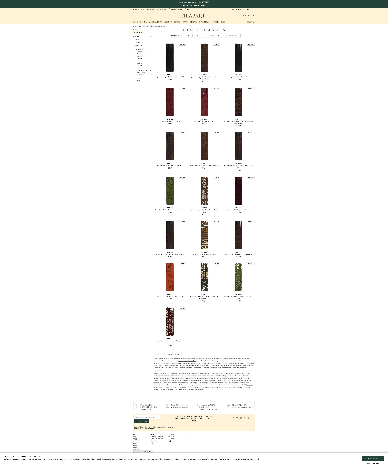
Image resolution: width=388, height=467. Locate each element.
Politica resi (154, 442)
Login (232, 9)
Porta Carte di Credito (144, 70)
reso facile (162, 9)
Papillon (139, 68)
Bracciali (139, 56)
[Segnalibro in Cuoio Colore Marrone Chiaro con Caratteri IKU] (238, 85)
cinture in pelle (193, 365)
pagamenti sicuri (176, 9)
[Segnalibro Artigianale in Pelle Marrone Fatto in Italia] (204, 174)
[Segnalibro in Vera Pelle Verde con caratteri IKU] (170, 174)
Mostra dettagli (373, 463)
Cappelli (139, 58)
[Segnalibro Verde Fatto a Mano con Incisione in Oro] (238, 260)
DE (150, 452)
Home (135, 26)
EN (136, 452)
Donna (143, 22)
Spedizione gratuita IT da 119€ (144, 9)
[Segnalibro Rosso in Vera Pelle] (204, 85)
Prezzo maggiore (232, 36)
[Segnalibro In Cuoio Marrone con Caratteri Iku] (170, 218)
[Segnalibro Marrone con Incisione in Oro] (204, 218)
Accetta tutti (373, 459)
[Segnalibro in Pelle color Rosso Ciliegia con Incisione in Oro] (170, 305)
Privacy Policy (143, 427)
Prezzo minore (214, 36)
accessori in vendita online (187, 361)
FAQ (152, 443)
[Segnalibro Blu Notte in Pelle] (238, 41)
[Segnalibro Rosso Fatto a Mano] (170, 85)
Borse (139, 54)
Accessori (168, 22)
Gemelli (139, 65)
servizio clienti (191, 9)
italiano (248, 9)
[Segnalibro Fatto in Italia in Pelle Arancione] (170, 260)
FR (145, 452)
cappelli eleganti (210, 380)
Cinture (139, 61)
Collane (139, 63)
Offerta (193, 22)
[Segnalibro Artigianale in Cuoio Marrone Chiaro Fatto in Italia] (204, 41)
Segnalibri (142, 26)
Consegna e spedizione (157, 436)
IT (140, 452)
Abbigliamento (155, 22)
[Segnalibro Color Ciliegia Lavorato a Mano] (238, 174)
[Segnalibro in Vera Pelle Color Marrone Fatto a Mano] (238, 129)
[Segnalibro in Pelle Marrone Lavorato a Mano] (238, 218)
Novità (185, 22)
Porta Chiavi (141, 72)
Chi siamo (171, 438)
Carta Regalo (205, 22)
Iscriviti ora (141, 421)
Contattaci (153, 440)
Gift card (138, 78)
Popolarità (174, 36)
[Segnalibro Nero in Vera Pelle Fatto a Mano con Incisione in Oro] (204, 260)
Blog (223, 22)
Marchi (215, 22)
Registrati (239, 9)
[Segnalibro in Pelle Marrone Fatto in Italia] (170, 129)
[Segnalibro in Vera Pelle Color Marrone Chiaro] (204, 129)
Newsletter (171, 436)
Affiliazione (171, 442)
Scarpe (177, 22)
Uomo (135, 22)
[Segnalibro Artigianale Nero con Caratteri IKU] (170, 41)
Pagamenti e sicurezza (157, 438)
